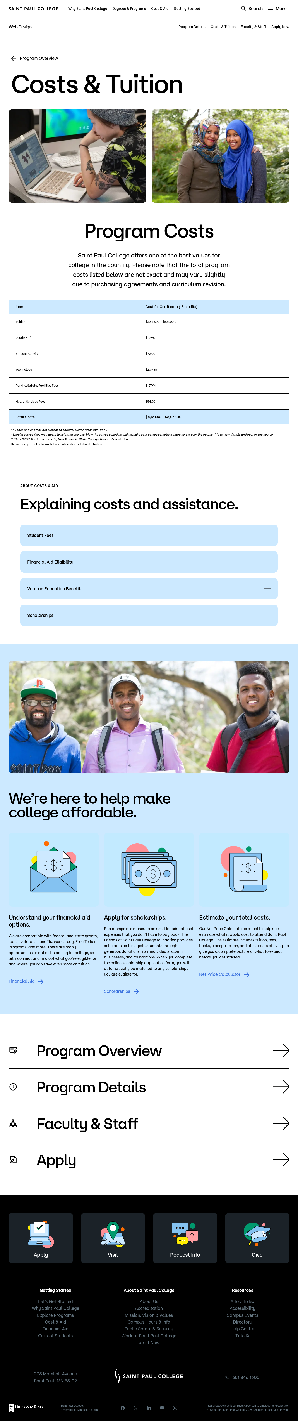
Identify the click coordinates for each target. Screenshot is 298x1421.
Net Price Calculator (220, 974)
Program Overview (39, 58)
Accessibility (242, 1308)
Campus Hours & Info (149, 1321)
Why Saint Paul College (87, 8)
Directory (242, 1321)
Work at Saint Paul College (149, 1335)
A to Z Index (242, 1301)
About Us (149, 1301)
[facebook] (123, 1408)
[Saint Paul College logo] (33, 8)
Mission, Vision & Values (149, 1315)
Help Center (242, 1328)
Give (257, 1255)
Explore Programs (55, 1315)
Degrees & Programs (129, 8)
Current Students (55, 1335)
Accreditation (149, 1308)
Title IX (242, 1335)
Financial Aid (22, 981)
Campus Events (242, 1315)
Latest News (149, 1342)
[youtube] (162, 1407)
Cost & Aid (160, 8)
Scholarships (117, 991)
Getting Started (187, 8)
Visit (113, 1255)
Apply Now (280, 27)
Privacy (284, 1409)
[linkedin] (149, 1408)
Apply (56, 1159)
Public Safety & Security (149, 1328)
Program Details (192, 27)
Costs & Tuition (223, 27)
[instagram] (175, 1408)
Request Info (185, 1255)
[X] (136, 1408)
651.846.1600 (246, 1377)
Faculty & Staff (253, 27)
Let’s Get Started (55, 1301)
